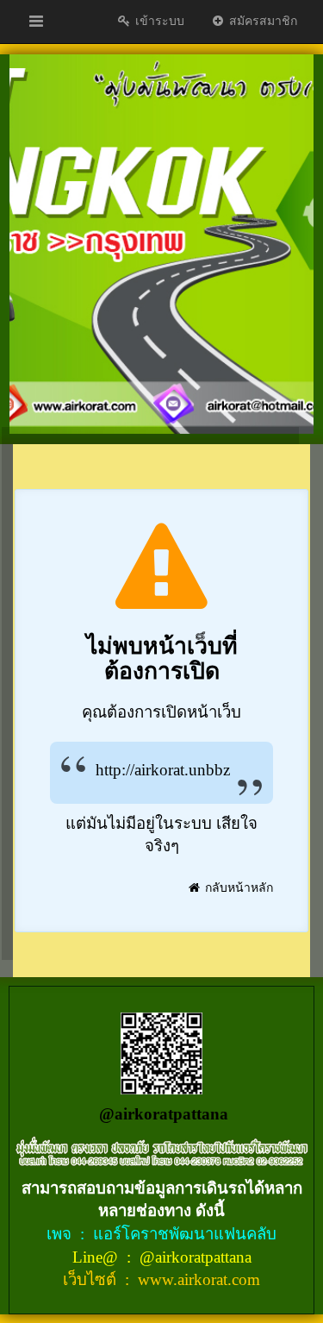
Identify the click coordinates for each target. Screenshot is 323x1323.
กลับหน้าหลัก (237, 887)
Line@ (97, 1257)
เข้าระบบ (158, 21)
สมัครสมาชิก (261, 21)
